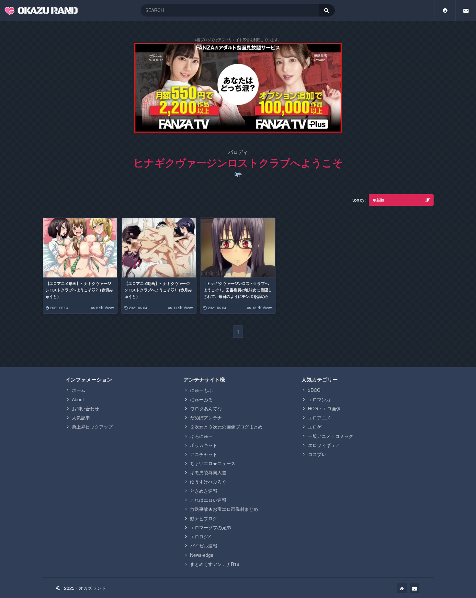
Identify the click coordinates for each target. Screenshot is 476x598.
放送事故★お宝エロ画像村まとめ (224, 509)
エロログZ (200, 536)
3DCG (314, 390)
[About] (445, 10)
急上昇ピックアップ (92, 426)
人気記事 (81, 417)
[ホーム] (402, 588)
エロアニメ (319, 417)
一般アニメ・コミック (330, 436)
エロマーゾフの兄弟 (210, 527)
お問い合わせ (85, 408)
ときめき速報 (203, 490)
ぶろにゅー (201, 436)
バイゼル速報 (203, 545)
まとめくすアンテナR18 (214, 564)
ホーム (78, 390)
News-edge (201, 555)
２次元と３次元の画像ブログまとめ (226, 426)
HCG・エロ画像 (324, 408)
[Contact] (466, 10)
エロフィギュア (324, 445)
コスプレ (317, 454)
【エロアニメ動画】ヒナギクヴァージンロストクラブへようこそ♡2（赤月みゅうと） (79, 289)
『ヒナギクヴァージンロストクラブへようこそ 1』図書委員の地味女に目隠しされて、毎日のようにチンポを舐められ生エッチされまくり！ (237, 293)
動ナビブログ (203, 518)
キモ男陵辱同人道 (208, 472)
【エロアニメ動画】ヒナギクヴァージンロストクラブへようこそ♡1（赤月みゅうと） (158, 289)
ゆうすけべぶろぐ (208, 481)
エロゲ (315, 426)
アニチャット (203, 454)
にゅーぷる (201, 399)
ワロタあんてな (206, 408)
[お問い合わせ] (414, 588)
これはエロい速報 (208, 500)
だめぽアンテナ (206, 417)
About (78, 399)
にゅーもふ (201, 390)
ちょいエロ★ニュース (212, 463)
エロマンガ (319, 399)
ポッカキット (203, 445)
